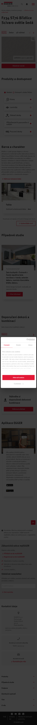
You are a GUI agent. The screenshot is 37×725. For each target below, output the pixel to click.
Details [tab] (18, 345)
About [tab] (30, 345)
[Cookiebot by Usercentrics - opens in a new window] (26, 340)
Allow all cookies (18, 377)
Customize (17, 384)
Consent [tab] (6, 345)
